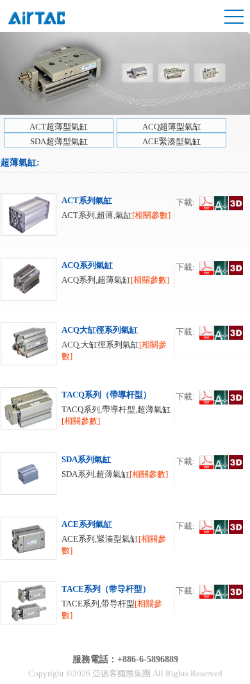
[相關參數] (151, 215)
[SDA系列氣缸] (28, 492)
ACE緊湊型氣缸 (171, 141)
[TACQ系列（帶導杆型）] (28, 427)
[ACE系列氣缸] (28, 557)
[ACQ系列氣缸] (28, 298)
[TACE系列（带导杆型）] (28, 621)
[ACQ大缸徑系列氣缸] (28, 362)
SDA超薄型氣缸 (59, 141)
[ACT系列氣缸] (28, 233)
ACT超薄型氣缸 (58, 126)
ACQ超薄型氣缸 (171, 126)
